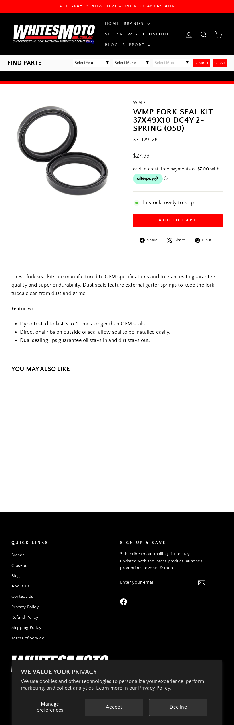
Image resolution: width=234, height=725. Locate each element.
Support (134, 45)
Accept (114, 707)
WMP (139, 102)
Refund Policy (25, 617)
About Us (20, 586)
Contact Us (22, 596)
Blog (111, 45)
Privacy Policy (25, 607)
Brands (135, 23)
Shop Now (119, 34)
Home (112, 23)
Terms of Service (27, 638)
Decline (178, 707)
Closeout (156, 34)
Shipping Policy (26, 627)
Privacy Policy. (154, 688)
